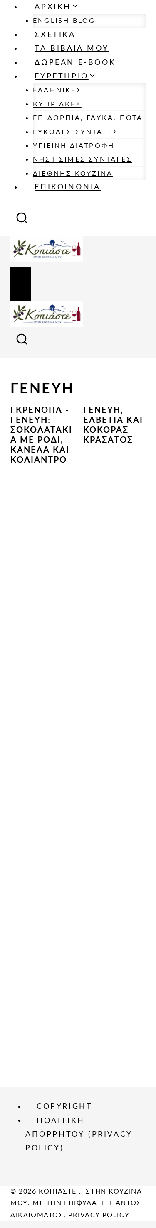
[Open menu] (20, 284)
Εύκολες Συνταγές (76, 132)
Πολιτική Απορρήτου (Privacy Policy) (78, 1134)
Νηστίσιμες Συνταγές (82, 159)
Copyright (64, 1106)
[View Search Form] (22, 220)
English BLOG (64, 20)
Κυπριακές (57, 104)
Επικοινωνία (68, 187)
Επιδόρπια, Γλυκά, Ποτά (88, 118)
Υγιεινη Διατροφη (73, 145)
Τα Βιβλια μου (72, 48)
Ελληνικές (57, 90)
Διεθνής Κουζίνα (73, 173)
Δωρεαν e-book (75, 62)
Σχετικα (55, 35)
